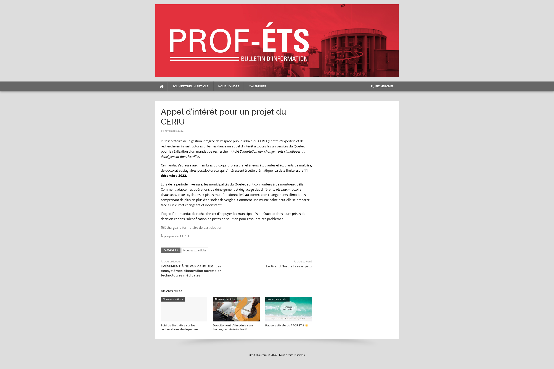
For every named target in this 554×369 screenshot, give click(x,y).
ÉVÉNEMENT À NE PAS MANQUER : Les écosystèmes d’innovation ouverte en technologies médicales (191, 270)
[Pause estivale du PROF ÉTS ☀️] (288, 309)
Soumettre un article (190, 86)
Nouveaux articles (194, 250)
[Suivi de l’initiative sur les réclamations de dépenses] (184, 309)
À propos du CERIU (175, 236)
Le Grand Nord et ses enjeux (289, 266)
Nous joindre (228, 86)
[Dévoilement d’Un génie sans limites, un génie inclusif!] (236, 309)
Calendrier (257, 86)
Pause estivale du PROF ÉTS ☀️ (286, 325)
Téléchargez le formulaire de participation (191, 227)
